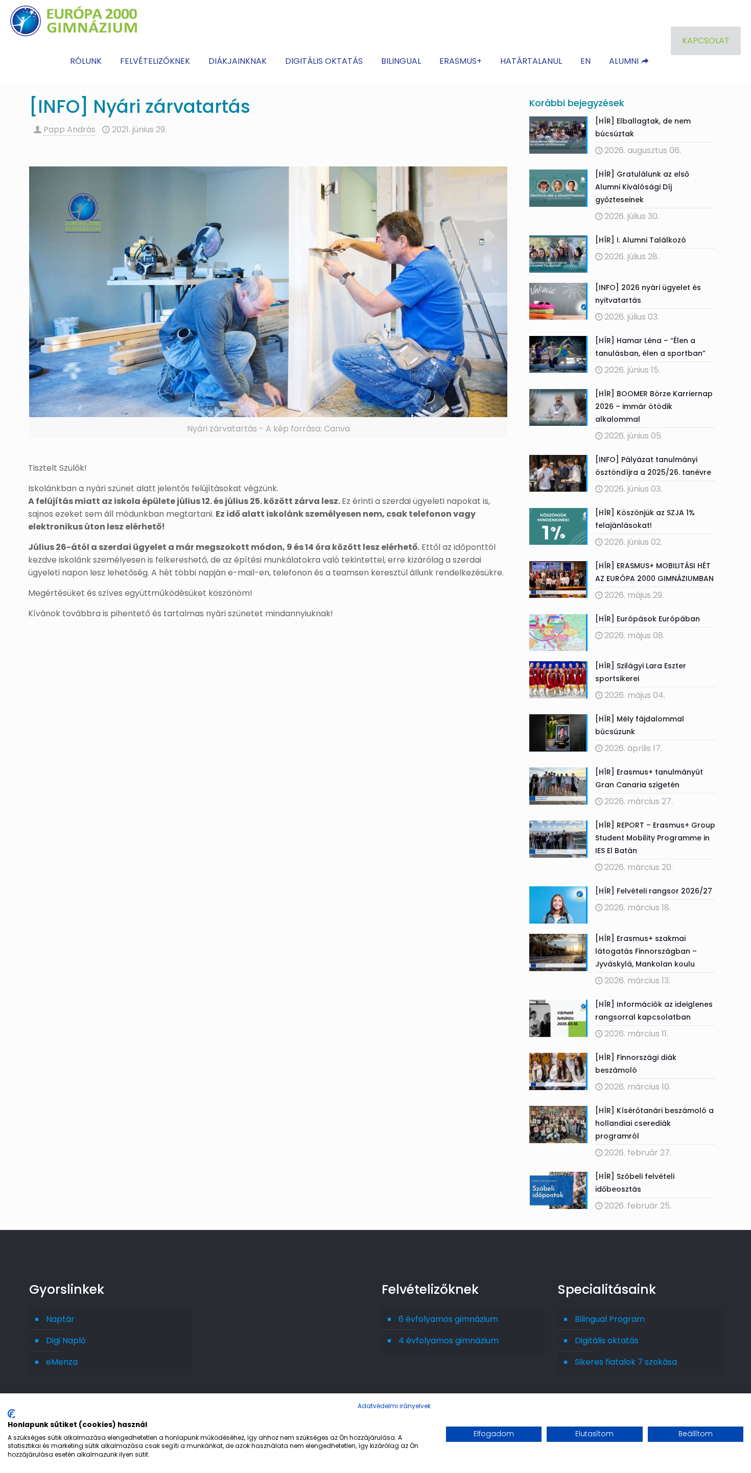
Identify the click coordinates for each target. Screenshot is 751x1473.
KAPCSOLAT (706, 40)
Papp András (69, 129)
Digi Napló (66, 1340)
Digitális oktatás (607, 1340)
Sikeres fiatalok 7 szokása (626, 1362)
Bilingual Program (610, 1319)
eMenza (62, 1362)
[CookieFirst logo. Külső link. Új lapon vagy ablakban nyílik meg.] (11, 1413)
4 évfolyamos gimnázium (448, 1340)
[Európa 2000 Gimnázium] (73, 20)
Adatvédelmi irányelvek (394, 1406)
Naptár (60, 1319)
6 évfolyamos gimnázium (448, 1319)
